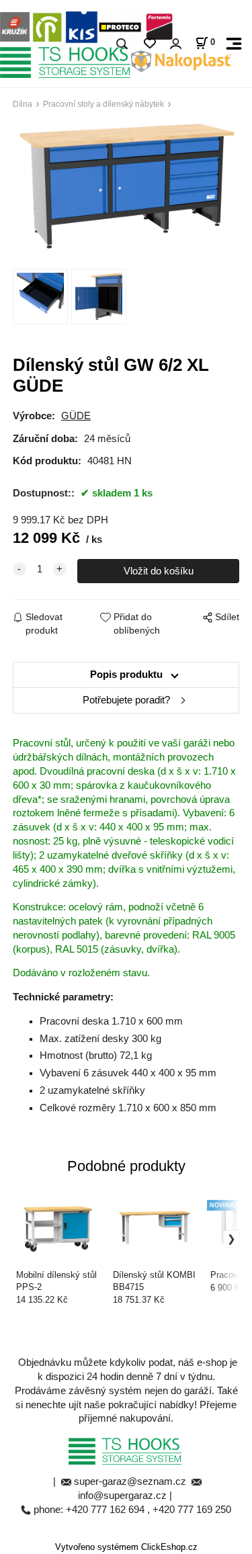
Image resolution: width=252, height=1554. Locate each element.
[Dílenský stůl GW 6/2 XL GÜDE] (126, 186)
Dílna (22, 103)
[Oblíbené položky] (149, 44)
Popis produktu (126, 674)
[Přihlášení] (175, 44)
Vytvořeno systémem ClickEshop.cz (126, 1547)
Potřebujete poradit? (126, 700)
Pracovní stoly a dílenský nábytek (103, 103)
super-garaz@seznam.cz (131, 1481)
